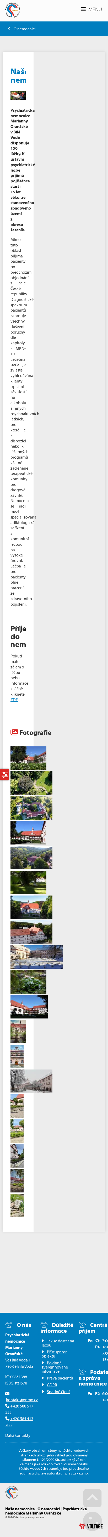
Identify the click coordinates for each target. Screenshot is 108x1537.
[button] (91, 9)
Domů (12, 10)
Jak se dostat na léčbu (58, 1343)
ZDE (14, 699)
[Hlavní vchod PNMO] (31, 942)
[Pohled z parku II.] (31, 917)
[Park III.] (28, 992)
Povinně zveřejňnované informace (55, 1367)
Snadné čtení (58, 1391)
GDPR (52, 1384)
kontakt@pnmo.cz (22, 1399)
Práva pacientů (60, 1378)
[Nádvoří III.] (29, 1017)
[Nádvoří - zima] (36, 967)
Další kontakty (17, 1435)
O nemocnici (25, 29)
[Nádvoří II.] (28, 843)
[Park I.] (31, 793)
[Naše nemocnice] (18, 95)
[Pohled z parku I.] (31, 867)
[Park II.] (28, 892)
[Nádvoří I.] (28, 768)
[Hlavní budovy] (31, 818)
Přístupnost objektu (54, 1354)
